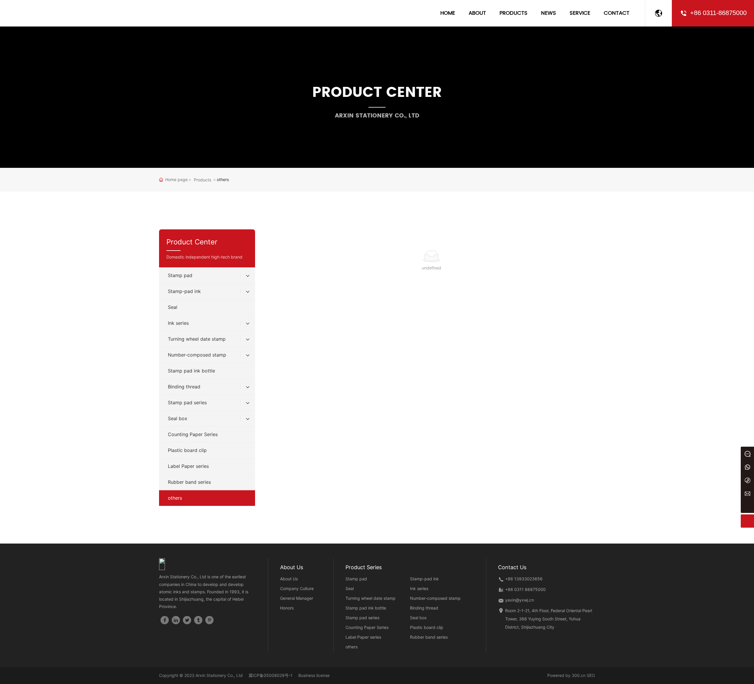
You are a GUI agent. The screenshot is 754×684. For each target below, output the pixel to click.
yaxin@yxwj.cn (519, 599)
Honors (287, 607)
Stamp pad (356, 578)
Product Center (377, 92)
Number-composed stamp (435, 598)
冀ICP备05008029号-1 (270, 675)
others (351, 646)
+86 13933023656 (524, 578)
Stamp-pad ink (424, 578)
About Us (289, 578)
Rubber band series (429, 637)
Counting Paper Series (366, 627)
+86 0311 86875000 (525, 589)
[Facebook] (165, 620)
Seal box (418, 617)
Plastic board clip (426, 627)
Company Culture (297, 588)
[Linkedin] (176, 620)
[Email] (747, 493)
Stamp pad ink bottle (365, 607)
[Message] (747, 453)
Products (202, 179)
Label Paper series (363, 637)
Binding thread (424, 607)
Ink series (419, 588)
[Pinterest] (209, 620)
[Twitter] (187, 620)
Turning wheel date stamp (370, 598)
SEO (591, 675)
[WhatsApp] (747, 466)
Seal (349, 588)
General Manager (296, 598)
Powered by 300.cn (566, 675)
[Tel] (747, 479)
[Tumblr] (198, 620)
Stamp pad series (362, 617)
